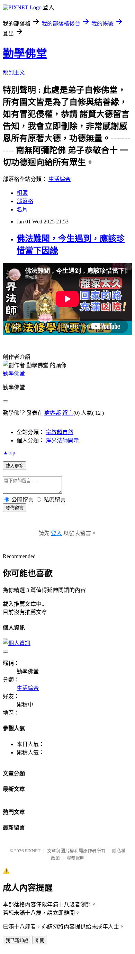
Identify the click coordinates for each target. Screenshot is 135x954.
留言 (67, 413)
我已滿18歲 (17, 940)
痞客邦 (52, 413)
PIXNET (32, 850)
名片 (22, 209)
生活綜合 (59, 179)
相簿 (22, 193)
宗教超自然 (59, 432)
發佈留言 (15, 508)
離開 (39, 940)
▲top (9, 452)
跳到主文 (14, 73)
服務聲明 (75, 858)
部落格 (25, 201)
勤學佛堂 (25, 53)
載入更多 (15, 466)
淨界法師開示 (62, 440)
